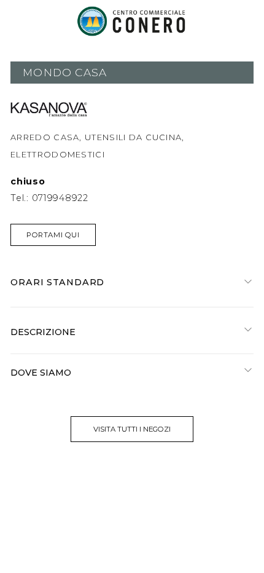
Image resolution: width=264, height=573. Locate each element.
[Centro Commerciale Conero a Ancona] (132, 21)
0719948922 (60, 198)
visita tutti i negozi (132, 429)
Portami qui (52, 235)
